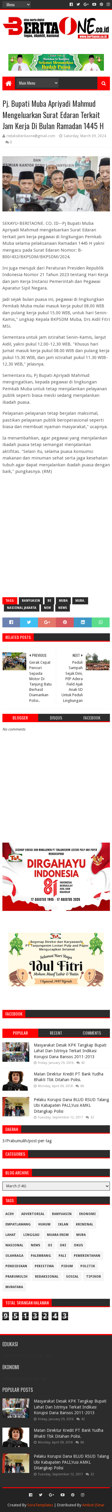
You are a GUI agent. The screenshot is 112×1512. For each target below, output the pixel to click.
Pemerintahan (87, 1256)
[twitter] (78, 4)
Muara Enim (58, 1235)
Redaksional (47, 1277)
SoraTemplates (40, 1505)
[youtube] (94, 4)
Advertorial (33, 1214)
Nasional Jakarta (21, 607)
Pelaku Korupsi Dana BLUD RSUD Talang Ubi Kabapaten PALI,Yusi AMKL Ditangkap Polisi (71, 1105)
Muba (63, 600)
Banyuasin (31, 600)
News (62, 607)
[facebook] (71, 4)
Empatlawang (18, 1224)
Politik (87, 1266)
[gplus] (86, 4)
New (47, 607)
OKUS (78, 1245)
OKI (63, 1245)
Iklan (63, 1224)
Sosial (72, 1277)
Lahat (10, 1235)
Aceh (9, 1214)
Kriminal (84, 1224)
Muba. (80, 600)
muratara (14, 1287)
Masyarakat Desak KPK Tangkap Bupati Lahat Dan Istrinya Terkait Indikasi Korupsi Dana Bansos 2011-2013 (70, 1051)
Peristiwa (44, 1266)
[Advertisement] (56, 535)
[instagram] (107, 4)
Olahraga (14, 1256)
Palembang (41, 1256)
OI (50, 1245)
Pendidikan (16, 1266)
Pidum (67, 1266)
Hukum (44, 1224)
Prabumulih (16, 1277)
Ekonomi (87, 1214)
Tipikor (93, 1277)
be (49, 600)
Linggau (31, 1235)
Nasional (14, 1245)
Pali (62, 1256)
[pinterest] (101, 4)
